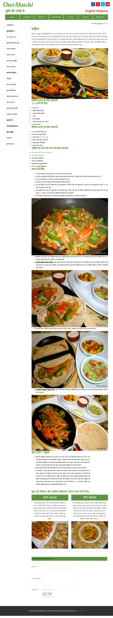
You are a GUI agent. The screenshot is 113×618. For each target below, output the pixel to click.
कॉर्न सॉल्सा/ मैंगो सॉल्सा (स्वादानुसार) (42, 153)
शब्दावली (85, 17)
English (105, 23)
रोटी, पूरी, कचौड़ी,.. (12, 61)
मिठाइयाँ (9, 78)
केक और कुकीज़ (11, 84)
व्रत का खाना (10, 102)
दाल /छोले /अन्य (11, 37)
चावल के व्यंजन (11, 67)
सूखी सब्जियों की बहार (13, 43)
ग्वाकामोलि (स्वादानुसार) (38, 155)
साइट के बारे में (27, 17)
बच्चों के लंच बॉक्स (12, 114)
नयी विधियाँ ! (10, 25)
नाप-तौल (71, 17)
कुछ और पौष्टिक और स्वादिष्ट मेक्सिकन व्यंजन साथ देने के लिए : (61, 491)
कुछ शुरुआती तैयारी (56, 17)
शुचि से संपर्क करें (100, 17)
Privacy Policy (80, 611)
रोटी (56, 259)
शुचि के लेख (10, 144)
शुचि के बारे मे (42, 17)
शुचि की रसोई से (15, 11)
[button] (16, 132)
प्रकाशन (9, 138)
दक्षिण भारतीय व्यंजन (12, 96)
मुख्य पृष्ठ (12, 17)
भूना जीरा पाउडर (44, 137)
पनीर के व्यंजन (11, 55)
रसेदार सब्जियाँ (11, 49)
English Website (96, 11)
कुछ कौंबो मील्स (11, 90)
